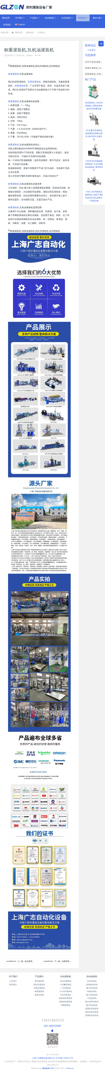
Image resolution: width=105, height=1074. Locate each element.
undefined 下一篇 (59, 961)
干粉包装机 (92, 998)
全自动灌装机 (65, 981)
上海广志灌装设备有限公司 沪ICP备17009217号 (52, 1058)
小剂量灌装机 (65, 984)
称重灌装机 (13, 73)
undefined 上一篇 (22, 961)
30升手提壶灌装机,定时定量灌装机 (94, 61)
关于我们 (13, 976)
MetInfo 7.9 (47, 1068)
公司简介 (13, 981)
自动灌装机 (65, 976)
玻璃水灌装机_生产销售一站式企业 (94, 67)
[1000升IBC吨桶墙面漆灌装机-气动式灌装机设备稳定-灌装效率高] (94, 149)
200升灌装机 (65, 994)
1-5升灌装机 (65, 988)
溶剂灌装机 (39, 981)
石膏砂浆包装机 (92, 1008)
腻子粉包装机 (92, 1005)
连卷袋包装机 (92, 984)
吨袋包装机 (92, 991)
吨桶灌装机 (65, 1005)
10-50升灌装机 (65, 991)
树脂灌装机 (39, 991)
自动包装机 (91, 976)
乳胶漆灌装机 (34, 81)
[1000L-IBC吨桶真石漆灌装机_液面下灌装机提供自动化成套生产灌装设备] (94, 180)
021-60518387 (52, 1026)
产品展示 (39, 976)
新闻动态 (30, 32)
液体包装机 (39, 994)
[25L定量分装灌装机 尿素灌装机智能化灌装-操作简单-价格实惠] (94, 119)
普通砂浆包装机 (92, 1015)
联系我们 (13, 984)
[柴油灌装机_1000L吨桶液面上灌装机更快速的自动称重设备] (94, 91)
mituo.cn (70, 1068)
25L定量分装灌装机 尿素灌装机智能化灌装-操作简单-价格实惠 (94, 135)
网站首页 (6, 17)
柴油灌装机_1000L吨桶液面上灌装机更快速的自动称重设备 (94, 105)
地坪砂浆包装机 (92, 1012)
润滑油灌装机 (39, 988)
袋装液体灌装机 (65, 998)
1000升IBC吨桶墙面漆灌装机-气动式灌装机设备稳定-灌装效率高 (94, 165)
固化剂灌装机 (39, 984)
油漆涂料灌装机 (65, 1001)
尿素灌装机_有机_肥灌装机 (94, 73)
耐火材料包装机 (92, 1001)
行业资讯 (41, 32)
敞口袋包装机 (92, 994)
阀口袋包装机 (92, 988)
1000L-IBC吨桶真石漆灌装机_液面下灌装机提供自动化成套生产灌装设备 (94, 196)
